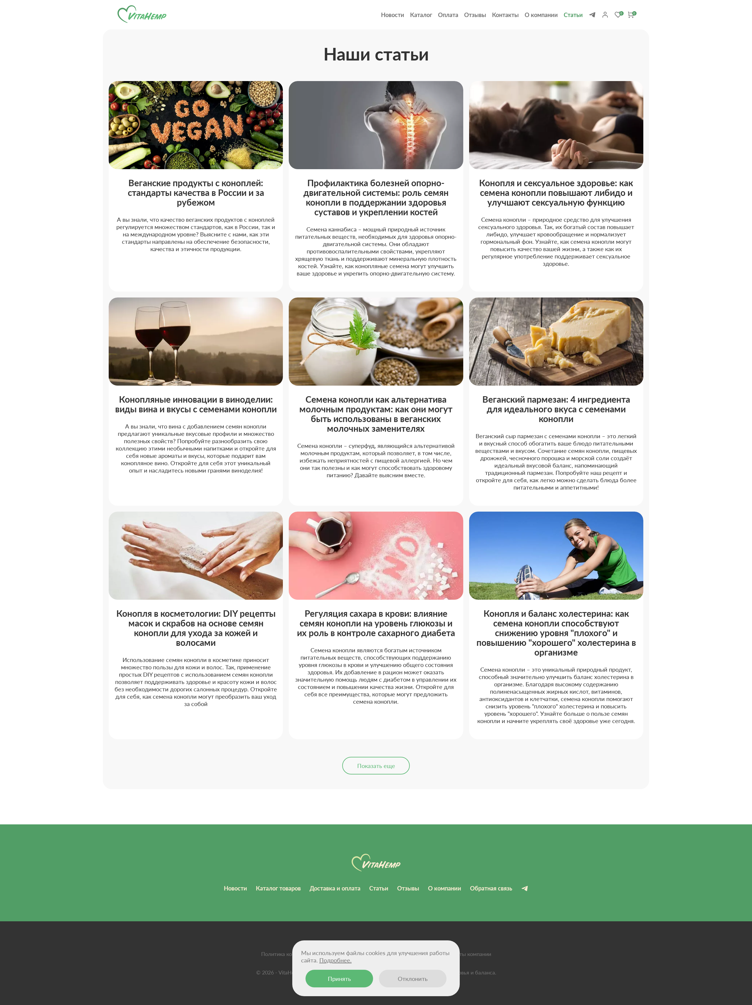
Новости (392, 14)
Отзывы (475, 14)
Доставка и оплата (335, 888)
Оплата (448, 14)
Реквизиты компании (465, 954)
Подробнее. (335, 960)
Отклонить (413, 978)
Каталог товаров (278, 888)
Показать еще (376, 765)
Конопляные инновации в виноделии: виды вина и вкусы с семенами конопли (196, 404)
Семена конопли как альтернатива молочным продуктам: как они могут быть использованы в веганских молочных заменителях (375, 413)
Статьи (573, 14)
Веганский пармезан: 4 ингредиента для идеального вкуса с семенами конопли (556, 409)
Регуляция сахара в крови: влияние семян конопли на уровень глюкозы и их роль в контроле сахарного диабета (376, 623)
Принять (339, 978)
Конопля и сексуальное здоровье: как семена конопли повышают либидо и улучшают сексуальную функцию (556, 192)
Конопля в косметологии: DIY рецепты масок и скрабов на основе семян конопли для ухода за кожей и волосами (196, 628)
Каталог (421, 14)
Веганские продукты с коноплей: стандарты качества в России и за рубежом (196, 192)
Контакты (505, 14)
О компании (541, 14)
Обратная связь (491, 888)
